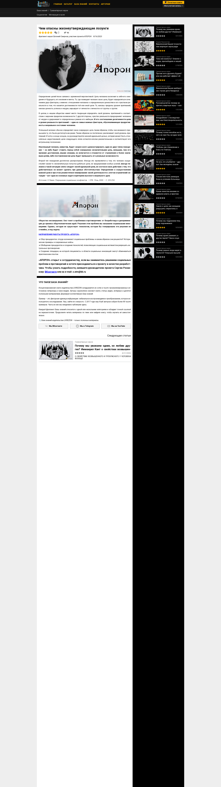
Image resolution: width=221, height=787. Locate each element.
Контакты (94, 4)
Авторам (105, 4)
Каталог (68, 4)
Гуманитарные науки (59, 10)
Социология (42, 15)
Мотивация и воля (57, 15)
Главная (58, 4)
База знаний (80, 4)
